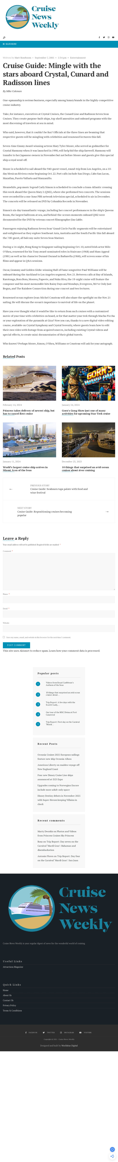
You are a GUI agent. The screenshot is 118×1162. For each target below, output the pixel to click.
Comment (8, 551)
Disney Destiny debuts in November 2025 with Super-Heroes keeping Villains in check (59, 800)
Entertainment (78, 57)
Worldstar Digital (69, 1045)
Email (6, 608)
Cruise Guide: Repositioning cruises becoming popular (44, 511)
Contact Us (8, 1000)
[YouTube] (113, 37)
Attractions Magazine (13, 967)
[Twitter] (104, 37)
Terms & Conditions (12, 1010)
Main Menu (10, 44)
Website (6, 623)
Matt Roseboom (23, 57)
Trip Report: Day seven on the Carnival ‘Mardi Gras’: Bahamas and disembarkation (58, 846)
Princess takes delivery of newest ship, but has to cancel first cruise (29, 412)
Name (6, 594)
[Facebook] (99, 37)
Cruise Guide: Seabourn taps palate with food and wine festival (59, 489)
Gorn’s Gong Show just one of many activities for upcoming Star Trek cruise (86, 412)
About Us (7, 995)
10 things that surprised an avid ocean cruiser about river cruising (85, 468)
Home (5, 990)
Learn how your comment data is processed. (74, 650)
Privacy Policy (9, 1005)
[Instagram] (108, 37)
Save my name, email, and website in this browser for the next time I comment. (38, 637)
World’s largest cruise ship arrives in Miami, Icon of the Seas (25, 468)
